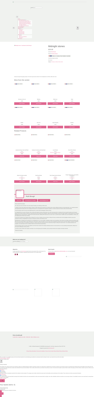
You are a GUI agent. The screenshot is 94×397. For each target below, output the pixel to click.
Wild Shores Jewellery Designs (55, 152)
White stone (55, 99)
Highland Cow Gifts (21, 337)
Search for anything (16, 241)
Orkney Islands (55, 53)
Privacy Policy (29, 351)
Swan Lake (38, 122)
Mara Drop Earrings (38, 175)
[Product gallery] (30, 59)
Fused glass (53, 61)
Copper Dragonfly (55, 122)
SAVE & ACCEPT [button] (3, 378)
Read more (22, 156)
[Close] (2, 380)
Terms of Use (47, 351)
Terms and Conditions (41, 351)
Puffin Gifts (28, 337)
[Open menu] (14, 28)
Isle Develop (23, 251)
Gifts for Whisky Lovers (35, 337)
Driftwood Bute (72, 152)
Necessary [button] (2, 369)
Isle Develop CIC (51, 348)
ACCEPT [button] (8, 358)
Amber (72, 99)
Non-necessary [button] (3, 374)
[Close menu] (17, 17)
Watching (38, 99)
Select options (72, 181)
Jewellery (56, 61)
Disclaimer (34, 351)
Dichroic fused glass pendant (22, 175)
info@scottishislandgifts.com (61, 251)
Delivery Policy (65, 351)
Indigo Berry (22, 152)
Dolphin (22, 122)
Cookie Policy (53, 351)
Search (32, 7)
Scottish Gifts (15, 337)
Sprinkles (72, 122)
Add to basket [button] (22, 103)
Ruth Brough (53, 51)
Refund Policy (59, 351)
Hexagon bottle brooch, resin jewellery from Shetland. (72, 175)
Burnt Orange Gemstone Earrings (55, 175)
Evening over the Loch (22, 99)
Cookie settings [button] (3, 358)
